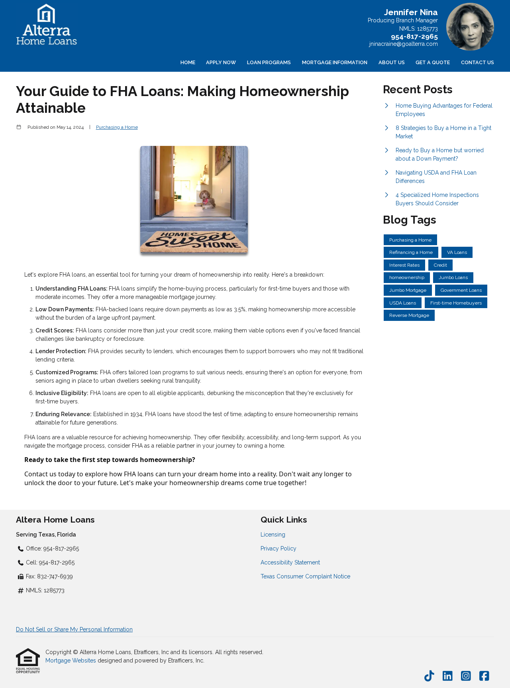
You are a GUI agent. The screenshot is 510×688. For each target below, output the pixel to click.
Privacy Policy (278, 548)
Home (187, 62)
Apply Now (221, 62)
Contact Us (477, 62)
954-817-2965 (414, 36)
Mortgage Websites (71, 660)
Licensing (273, 534)
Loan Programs (269, 62)
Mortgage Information (334, 62)
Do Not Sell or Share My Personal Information (74, 629)
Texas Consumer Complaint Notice (305, 576)
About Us (392, 62)
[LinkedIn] (448, 676)
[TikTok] (429, 676)
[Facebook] (484, 676)
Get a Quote (433, 62)
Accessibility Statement (290, 562)
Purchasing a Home (117, 127)
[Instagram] (466, 676)
